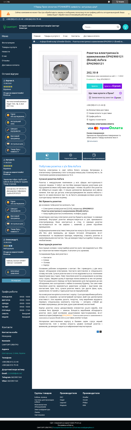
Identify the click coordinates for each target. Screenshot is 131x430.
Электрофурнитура (42, 409)
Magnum (63, 405)
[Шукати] (118, 27)
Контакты (76, 36)
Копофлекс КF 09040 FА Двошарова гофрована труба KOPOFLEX (16, 191)
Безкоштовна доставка (99, 110)
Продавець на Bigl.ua (65, 425)
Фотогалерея (8, 43)
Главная (37, 36)
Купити (95, 86)
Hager (62, 400)
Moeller (85, 397)
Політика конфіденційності (84, 427)
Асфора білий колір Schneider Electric (55, 42)
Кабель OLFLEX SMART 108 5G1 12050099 (16, 262)
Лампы (37, 412)
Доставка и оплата (91, 36)
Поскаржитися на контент (63, 427)
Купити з (108, 86)
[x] (101, 332)
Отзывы (5, 60)
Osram (85, 400)
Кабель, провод (41, 397)
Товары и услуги (51, 36)
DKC (61, 397)
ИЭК (84, 405)
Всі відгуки (16, 280)
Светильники (40, 415)
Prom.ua (78, 423)
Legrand (63, 402)
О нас (65, 36)
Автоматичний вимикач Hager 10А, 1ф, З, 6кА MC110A (16, 104)
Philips (85, 402)
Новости (6, 51)
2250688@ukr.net (15, 373)
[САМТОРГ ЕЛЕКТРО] (10, 27)
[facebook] (98, 332)
